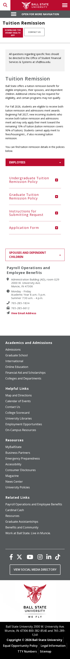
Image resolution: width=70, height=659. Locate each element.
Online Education (16, 367)
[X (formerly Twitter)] (19, 557)
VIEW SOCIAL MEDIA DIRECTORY (35, 570)
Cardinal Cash (14, 510)
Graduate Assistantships (21, 522)
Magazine (12, 476)
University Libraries (18, 418)
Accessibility (13, 464)
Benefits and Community (21, 527)
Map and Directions (18, 395)
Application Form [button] (24, 227)
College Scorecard (17, 413)
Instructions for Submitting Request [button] (26, 213)
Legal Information (53, 646)
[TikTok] (57, 557)
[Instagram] (40, 557)
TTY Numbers (27, 651)
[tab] (35, 180)
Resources (12, 516)
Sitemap (45, 651)
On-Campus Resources (20, 430)
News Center (14, 482)
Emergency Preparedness (22, 458)
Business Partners (17, 453)
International (14, 361)
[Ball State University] (35, 602)
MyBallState (13, 447)
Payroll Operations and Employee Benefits (33, 504)
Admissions (13, 350)
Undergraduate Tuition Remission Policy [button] (29, 180)
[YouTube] (30, 557)
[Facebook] (11, 557)
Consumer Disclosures (20, 470)
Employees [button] (17, 162)
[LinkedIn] (48, 557)
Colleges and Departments (23, 378)
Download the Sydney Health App (13, 33)
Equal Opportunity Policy (20, 646)
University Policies (17, 487)
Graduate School (16, 355)
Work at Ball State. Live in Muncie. (28, 533)
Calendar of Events (18, 401)
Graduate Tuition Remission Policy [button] (24, 196)
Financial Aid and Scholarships (25, 373)
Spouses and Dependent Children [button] (27, 255)
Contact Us (34, 32)
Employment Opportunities (23, 424)
